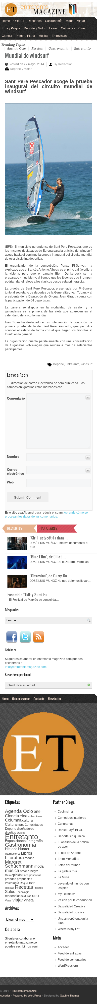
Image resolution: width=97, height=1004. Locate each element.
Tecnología (22, 891)
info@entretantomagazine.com (26, 667)
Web (10, 482)
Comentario (15, 397)
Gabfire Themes (70, 995)
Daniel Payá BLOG (70, 830)
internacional (12, 853)
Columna (13, 820)
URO (35, 896)
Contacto (39, 698)
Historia (11, 849)
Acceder (63, 947)
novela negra (29, 871)
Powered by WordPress (27, 995)
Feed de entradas (70, 953)
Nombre (13, 457)
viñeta (29, 900)
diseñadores (25, 828)
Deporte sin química (71, 836)
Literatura (14, 857)
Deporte (58, 364)
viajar (17, 899)
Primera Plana (25, 36)
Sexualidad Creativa (71, 906)
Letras (53, 28)
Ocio (8, 875)
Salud (10, 891)
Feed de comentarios (72, 959)
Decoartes (35, 21)
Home (6, 21)
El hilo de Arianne (70, 853)
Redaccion (65, 64)
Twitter (25, 637)
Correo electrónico (15, 471)
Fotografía (34, 841)
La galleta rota (67, 871)
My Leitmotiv (66, 894)
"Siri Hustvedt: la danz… (49, 537)
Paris (25, 875)
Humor (23, 849)
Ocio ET (18, 21)
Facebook (12, 637)
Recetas (37, 48)
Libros (26, 853)
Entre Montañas (68, 859)
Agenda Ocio (16, 48)
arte (37, 811)
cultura (27, 820)
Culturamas (14, 824)
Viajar (81, 21)
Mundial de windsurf (27, 55)
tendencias (13, 896)
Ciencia (7, 36)
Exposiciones (15, 841)
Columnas (68, 28)
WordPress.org (68, 965)
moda (39, 866)
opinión (16, 875)
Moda (70, 21)
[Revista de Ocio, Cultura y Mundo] (48, 9)
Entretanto (82, 48)
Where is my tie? (69, 929)
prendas (10, 879)
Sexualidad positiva (71, 912)
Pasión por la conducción (75, 900)
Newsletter (54, 698)
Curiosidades (34, 825)
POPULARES (49, 528)
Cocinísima (65, 811)
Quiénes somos (21, 698)
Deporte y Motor (35, 28)
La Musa (63, 877)
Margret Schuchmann (19, 864)
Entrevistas (59, 36)
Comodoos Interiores (72, 818)
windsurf (86, 364)
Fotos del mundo (69, 865)
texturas (26, 895)
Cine (81, 28)
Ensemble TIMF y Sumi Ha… (29, 594)
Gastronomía (53, 21)
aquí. (35, 946)
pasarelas (35, 875)
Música (43, 36)
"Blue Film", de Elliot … (48, 556)
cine (23, 815)
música (12, 870)
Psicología (12, 883)
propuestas (24, 879)
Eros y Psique (11, 28)
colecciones (35, 816)
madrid (29, 858)
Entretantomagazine (23, 990)
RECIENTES (14, 528)
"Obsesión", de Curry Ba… (50, 575)
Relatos (38, 887)
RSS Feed (39, 637)
